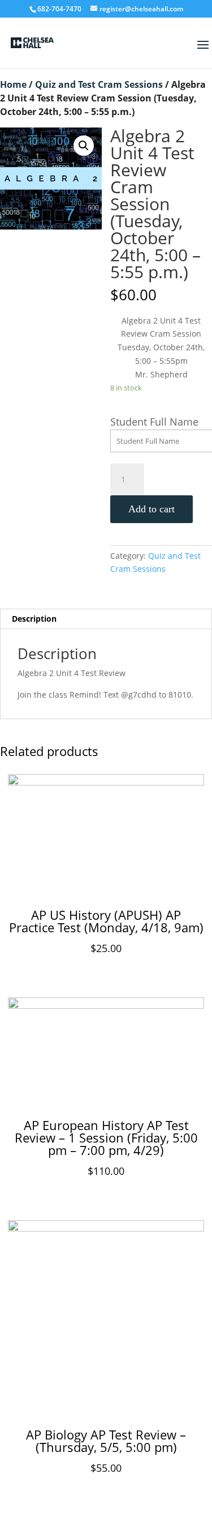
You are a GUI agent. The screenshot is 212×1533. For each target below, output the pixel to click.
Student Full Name (154, 421)
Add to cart (151, 509)
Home (13, 84)
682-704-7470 (59, 9)
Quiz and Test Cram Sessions (99, 84)
